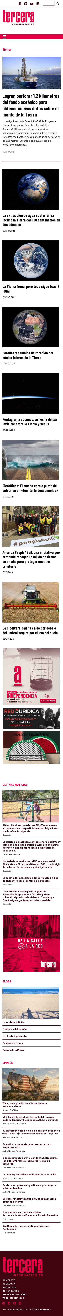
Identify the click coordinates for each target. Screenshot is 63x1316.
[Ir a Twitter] (25, 4)
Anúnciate (9, 1287)
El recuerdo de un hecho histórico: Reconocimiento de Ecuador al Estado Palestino (30, 1214)
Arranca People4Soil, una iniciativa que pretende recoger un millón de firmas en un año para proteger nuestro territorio (31, 559)
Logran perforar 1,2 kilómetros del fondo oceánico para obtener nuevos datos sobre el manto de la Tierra (30, 105)
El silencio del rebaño (14, 1029)
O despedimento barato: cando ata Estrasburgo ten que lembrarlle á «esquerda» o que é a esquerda (30, 1160)
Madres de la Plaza (13, 1049)
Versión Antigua (13, 1298)
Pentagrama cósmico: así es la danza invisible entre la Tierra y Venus (29, 421)
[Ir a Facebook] (20, 4)
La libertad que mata (14, 1035)
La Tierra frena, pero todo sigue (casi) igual (30, 288)
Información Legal (14, 1294)
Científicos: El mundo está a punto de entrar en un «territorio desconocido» (30, 488)
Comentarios (10, 1290)
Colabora (8, 1283)
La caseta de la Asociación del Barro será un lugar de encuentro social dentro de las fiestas (30, 879)
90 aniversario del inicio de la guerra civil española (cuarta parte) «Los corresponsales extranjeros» (31, 1132)
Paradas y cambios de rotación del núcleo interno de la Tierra (27, 355)
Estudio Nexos (43, 1309)
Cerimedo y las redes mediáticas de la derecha (29, 1174)
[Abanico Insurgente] (31, 753)
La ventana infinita (13, 1022)
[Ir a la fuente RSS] (38, 4)
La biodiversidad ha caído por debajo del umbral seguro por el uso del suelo (30, 630)
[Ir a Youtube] (31, 4)
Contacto (8, 1280)
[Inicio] (18, 17)
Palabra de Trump (12, 1042)
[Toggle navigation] (4, 36)
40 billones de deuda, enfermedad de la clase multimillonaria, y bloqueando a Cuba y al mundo (30, 1118)
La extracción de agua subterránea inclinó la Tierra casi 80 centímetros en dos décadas (31, 220)
